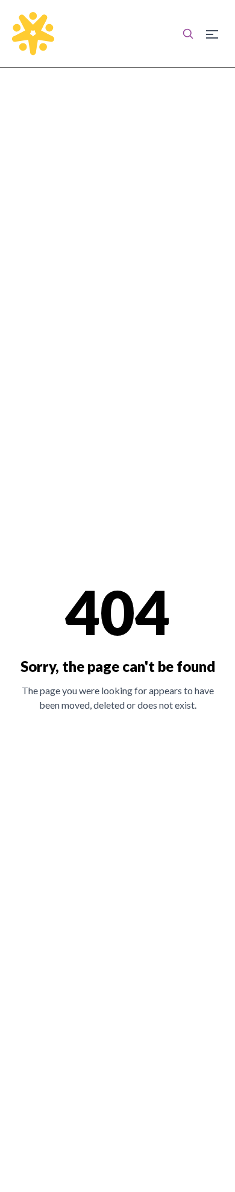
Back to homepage (118, 746)
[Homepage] (33, 33)
